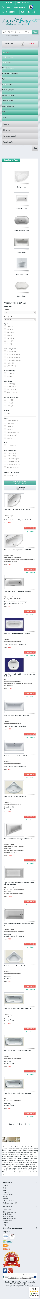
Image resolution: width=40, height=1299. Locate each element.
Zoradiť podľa (8, 317)
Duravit (10, 344)
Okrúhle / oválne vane (22, 231)
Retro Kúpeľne (8, 142)
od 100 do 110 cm (13, 464)
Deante (10, 341)
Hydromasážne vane (8, 79)
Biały (10, 423)
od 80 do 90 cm (13, 459)
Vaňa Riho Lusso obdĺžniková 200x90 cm (16, 756)
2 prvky (10, 403)
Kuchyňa (6, 124)
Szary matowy (12, 435)
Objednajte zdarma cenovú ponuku (20, 482)
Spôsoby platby (8, 1216)
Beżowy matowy (12, 421)
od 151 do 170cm (13, 354)
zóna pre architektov (15, 7)
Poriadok (6, 1192)
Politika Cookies (8, 1194)
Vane (3, 111)
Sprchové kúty (6, 62)
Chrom (10, 426)
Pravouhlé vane (22, 209)
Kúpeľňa (6, 52)
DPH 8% (5, 1196)
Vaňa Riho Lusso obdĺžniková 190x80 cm (16, 715)
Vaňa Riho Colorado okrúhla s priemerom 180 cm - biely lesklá (19, 675)
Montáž (5, 1199)
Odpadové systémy (8, 95)
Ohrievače (6, 130)
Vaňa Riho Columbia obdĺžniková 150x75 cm (17, 1093)
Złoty (9, 438)
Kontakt (9, 3)
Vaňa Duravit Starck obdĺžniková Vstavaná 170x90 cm (19, 924)
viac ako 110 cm (13, 467)
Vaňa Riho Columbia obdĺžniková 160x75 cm (17, 1051)
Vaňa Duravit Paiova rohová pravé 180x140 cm (18, 839)
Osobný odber (7, 1214)
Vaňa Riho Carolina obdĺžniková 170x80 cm (17, 633)
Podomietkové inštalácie (9, 73)
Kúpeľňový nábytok (8, 90)
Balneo (10, 326)
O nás (5, 1188)
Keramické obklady (9, 136)
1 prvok (10, 400)
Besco (10, 329)
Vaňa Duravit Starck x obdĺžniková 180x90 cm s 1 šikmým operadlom (19, 883)
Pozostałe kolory (13, 432)
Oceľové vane (21, 252)
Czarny (10, 429)
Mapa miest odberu (9, 1218)
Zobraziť (6, 309)
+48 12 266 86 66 (11, 12)
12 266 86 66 (10, 1201)
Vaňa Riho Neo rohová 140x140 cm (15, 796)
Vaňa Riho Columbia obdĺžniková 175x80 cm (17, 1008)
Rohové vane (21, 187)
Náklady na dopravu (9, 1212)
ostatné (10, 363)
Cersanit (10, 332)
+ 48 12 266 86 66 (28, 1286)
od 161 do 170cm (13, 357)
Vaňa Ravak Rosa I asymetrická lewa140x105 (17, 550)
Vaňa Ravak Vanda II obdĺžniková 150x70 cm (17, 591)
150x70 (10, 376)
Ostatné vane (21, 296)
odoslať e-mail (30, 12)
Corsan (10, 338)
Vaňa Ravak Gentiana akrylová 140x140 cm (17, 509)
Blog (35, 148)
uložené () (9, 43)
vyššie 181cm (12, 366)
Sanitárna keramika (8, 106)
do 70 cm (11, 453)
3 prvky (10, 406)
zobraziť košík (21, 46)
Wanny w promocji (13, 475)
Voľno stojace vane (21, 274)
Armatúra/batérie (7, 100)
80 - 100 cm (11, 386)
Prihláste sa (23, 3)
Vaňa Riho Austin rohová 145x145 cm (15, 966)
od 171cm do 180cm (14, 360)
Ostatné (4, 117)
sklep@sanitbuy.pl (12, 1286)
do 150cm (11, 351)
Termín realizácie (8, 1210)
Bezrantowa (11, 445)
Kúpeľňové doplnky (8, 68)
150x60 (10, 373)
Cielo (9, 335)
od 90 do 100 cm (13, 462)
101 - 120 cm (11, 389)
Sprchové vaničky (7, 84)
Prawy (9, 413)
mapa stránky (7, 1220)
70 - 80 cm (11, 384)
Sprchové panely (7, 57)
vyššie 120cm (12, 392)
